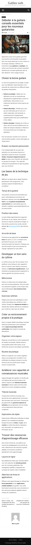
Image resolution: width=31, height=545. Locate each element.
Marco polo (4, 32)
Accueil (3, 14)
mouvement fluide (14, 226)
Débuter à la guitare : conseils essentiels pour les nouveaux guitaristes (14, 24)
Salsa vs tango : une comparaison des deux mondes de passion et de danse (8, 503)
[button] (3, 10)
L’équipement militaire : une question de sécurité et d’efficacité (22, 502)
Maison (8, 14)
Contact (20, 540)
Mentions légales (13, 540)
